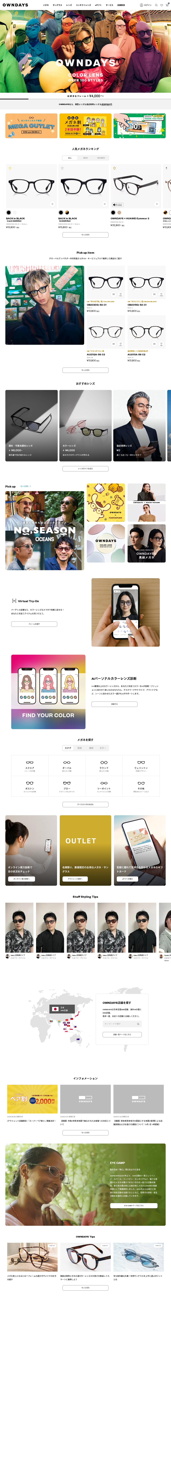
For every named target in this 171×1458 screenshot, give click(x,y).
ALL (70, 158)
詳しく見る (32, 1262)
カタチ (68, 748)
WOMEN (101, 158)
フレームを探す (34, 624)
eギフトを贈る (127, 879)
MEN (85, 158)
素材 (91, 748)
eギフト (98, 5)
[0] (167, 5)
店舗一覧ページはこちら (122, 1035)
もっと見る (85, 235)
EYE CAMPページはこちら (134, 1206)
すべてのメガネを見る (85, 804)
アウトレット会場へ (75, 879)
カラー (103, 748)
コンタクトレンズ (83, 5)
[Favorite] (161, 5)
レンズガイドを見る (85, 469)
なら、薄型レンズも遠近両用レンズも (85, 104)
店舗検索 (121, 5)
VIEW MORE (44, 530)
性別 (79, 748)
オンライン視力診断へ (21, 879)
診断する (114, 704)
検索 (138, 1024)
